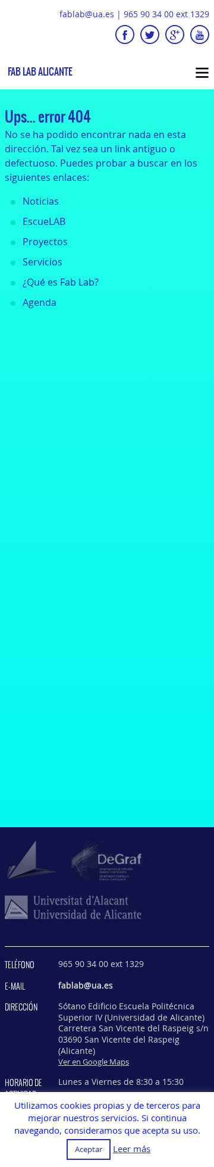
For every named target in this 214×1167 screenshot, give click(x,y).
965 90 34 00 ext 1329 (166, 14)
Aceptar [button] (88, 1149)
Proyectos (45, 241)
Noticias (41, 201)
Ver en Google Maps (93, 1061)
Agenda (39, 302)
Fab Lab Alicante (40, 71)
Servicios (42, 261)
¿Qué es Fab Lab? (61, 282)
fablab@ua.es (86, 14)
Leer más (131, 1149)
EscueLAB (44, 221)
